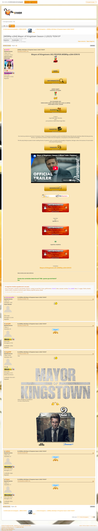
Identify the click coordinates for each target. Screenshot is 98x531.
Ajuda (80, 525)
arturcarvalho (10, 297)
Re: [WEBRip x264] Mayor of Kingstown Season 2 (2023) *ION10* (32, 297)
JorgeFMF (8, 352)
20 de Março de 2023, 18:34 (23, 325)
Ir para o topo (6, 506)
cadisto (8, 451)
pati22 (7, 50)
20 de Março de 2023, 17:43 (23, 298)
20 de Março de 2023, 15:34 (23, 51)
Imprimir (92, 45)
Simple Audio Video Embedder (6, 530)
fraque (8, 479)
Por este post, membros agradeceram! (14, 292)
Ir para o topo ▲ (93, 525)
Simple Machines (12, 529)
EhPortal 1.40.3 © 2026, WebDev (7, 528)
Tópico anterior (82, 41)
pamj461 (8, 324)
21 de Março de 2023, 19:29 (23, 353)
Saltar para (74, 517)
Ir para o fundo (7, 45)
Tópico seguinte (90, 41)
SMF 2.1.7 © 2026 (4, 529)
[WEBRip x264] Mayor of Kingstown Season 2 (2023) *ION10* (31, 49)
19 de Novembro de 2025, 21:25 (24, 481)
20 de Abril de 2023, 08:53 (23, 452)
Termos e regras (86, 525)
